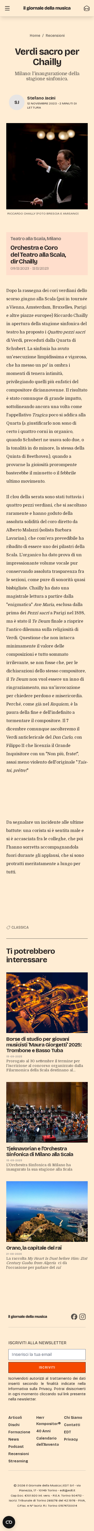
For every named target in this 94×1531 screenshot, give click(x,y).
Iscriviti (47, 1367)
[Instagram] (82, 1317)
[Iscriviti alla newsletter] (87, 8)
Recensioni (55, 35)
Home (35, 35)
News (13, 1439)
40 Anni (43, 1431)
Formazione (19, 1432)
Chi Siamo (73, 1417)
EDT (67, 1432)
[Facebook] (74, 1317)
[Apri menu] (7, 8)
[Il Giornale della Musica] (47, 8)
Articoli (15, 1417)
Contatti (72, 1425)
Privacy (71, 1439)
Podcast (16, 1446)
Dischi (14, 1425)
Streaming (18, 1461)
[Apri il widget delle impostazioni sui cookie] (9, 1522)
